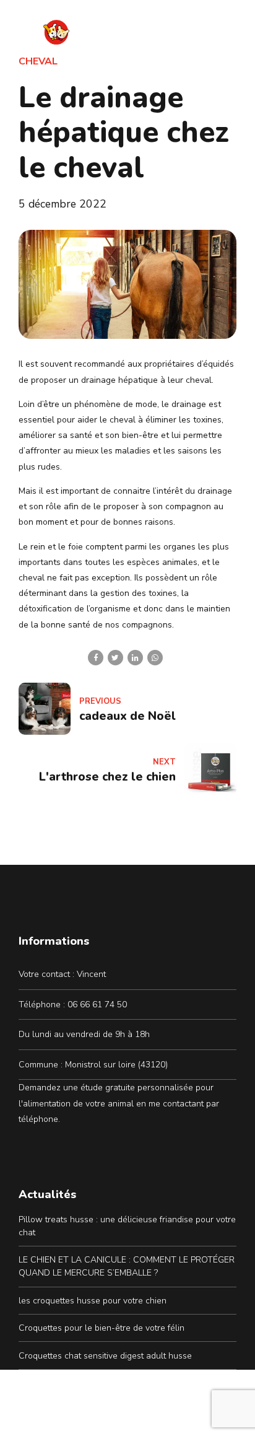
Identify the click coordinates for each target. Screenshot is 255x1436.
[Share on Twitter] (115, 657)
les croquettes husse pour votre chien (92, 1301)
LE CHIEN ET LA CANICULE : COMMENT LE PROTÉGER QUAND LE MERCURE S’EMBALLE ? (127, 1266)
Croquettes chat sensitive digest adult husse (105, 1356)
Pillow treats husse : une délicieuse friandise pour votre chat (127, 1226)
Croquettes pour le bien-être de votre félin (101, 1328)
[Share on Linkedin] (135, 657)
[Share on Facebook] (95, 657)
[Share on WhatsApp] (155, 657)
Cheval (38, 61)
